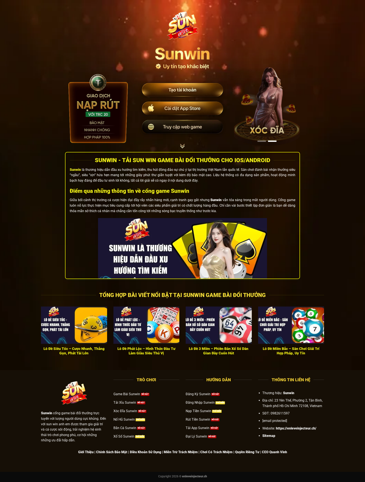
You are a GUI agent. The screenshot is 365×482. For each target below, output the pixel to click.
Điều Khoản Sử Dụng (145, 452)
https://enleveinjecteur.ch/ (296, 428)
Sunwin (75, 170)
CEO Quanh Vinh (274, 452)
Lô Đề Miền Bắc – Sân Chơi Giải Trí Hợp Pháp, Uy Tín (291, 351)
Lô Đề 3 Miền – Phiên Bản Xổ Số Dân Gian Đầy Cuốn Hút (218, 351)
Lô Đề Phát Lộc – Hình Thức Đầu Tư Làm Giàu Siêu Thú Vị (146, 351)
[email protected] (274, 421)
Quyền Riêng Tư (247, 452)
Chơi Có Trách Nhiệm (216, 452)
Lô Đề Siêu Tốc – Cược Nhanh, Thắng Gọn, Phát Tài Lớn (74, 351)
